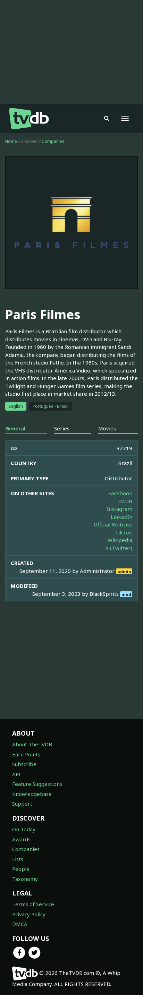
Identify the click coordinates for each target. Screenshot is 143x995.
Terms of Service (33, 904)
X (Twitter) (119, 547)
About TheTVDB (32, 744)
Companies (53, 141)
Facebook (120, 493)
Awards (21, 839)
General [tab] (15, 428)
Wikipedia (120, 540)
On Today (23, 829)
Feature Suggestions (37, 783)
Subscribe (24, 764)
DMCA (19, 923)
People (21, 868)
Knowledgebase (32, 793)
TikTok (123, 532)
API (16, 774)
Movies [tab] (107, 428)
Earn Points (26, 754)
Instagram (119, 508)
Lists (17, 859)
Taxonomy (25, 878)
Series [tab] (61, 428)
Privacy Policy (28, 914)
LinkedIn (121, 516)
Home (11, 141)
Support (22, 803)
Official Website (113, 524)
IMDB (125, 501)
